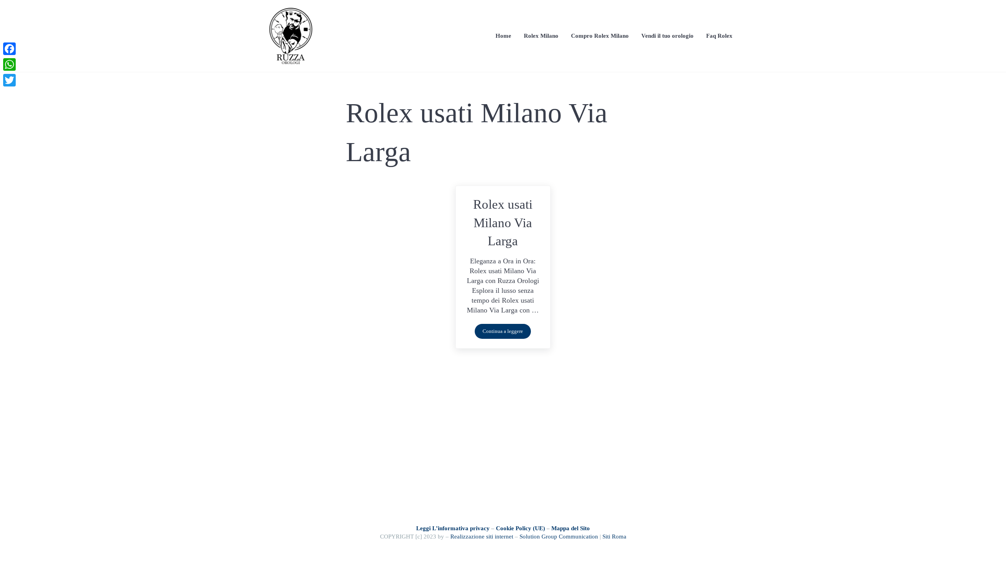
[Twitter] (9, 80)
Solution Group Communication (559, 536)
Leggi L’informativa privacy (453, 528)
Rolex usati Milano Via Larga (502, 222)
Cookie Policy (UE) (520, 528)
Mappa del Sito (570, 528)
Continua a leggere (507, 333)
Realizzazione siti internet (481, 536)
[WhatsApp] (9, 64)
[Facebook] (9, 49)
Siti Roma (614, 536)
